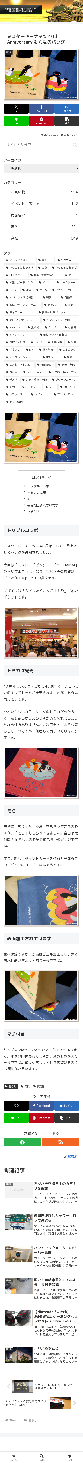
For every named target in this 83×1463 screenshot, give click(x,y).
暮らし (12, 1086)
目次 (35, 477)
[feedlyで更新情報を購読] (22, 1142)
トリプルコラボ (38, 486)
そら (30, 499)
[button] (66, 121)
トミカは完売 (37, 492)
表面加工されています (43, 505)
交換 (27, 1086)
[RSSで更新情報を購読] (60, 1142)
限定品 (40, 1086)
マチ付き (34, 511)
